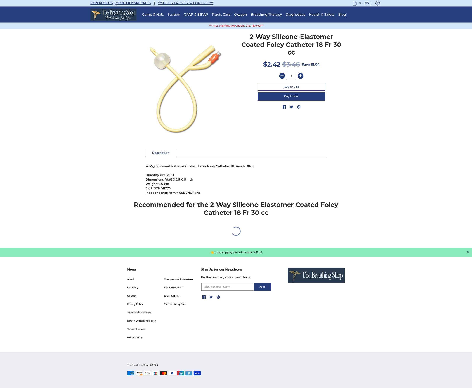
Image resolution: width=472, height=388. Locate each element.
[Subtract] (282, 76)
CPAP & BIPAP (172, 296)
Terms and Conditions (139, 312)
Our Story (132, 287)
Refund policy (135, 337)
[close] (468, 252)
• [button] (364, 3)
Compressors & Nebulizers (178, 279)
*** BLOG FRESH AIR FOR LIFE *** (185, 3)
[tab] (161, 153)
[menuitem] (153, 14)
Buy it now (291, 96)
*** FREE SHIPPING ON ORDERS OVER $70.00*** (236, 25)
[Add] (300, 76)
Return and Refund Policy (141, 320)
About (130, 279)
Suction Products (174, 287)
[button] (378, 3)
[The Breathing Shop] (113, 14)
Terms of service (136, 329)
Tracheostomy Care (175, 304)
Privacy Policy (135, 304)
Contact (131, 296)
